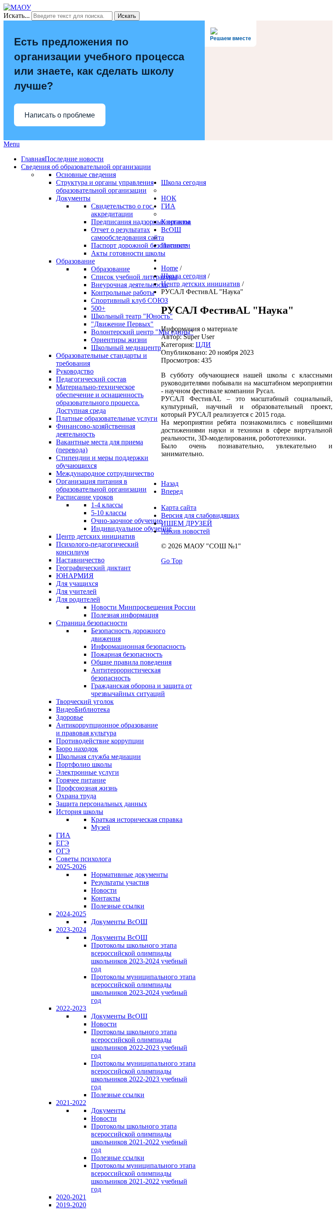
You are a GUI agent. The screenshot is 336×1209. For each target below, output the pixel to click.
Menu (12, 144)
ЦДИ (203, 344)
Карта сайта (178, 507)
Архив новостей (185, 531)
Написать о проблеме (59, 115)
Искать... (17, 15)
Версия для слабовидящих (200, 515)
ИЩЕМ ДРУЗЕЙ (186, 523)
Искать (127, 16)
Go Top (171, 561)
